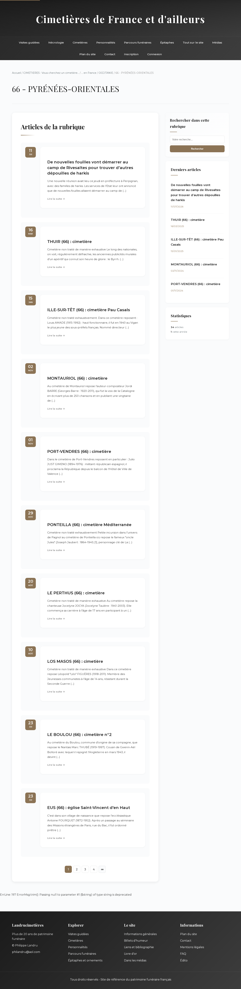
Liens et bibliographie (139, 947)
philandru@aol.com (26, 952)
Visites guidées (29, 42)
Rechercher (197, 148)
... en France (88, 72)
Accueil (16, 72)
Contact (109, 54)
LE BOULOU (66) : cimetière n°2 (79, 734)
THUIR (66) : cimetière (69, 241)
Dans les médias (135, 960)
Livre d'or (130, 953)
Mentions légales (192, 947)
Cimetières (80, 42)
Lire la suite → (56, 198)
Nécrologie (56, 42)
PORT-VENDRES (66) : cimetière (79, 451)
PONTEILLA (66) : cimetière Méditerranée (89, 524)
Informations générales (140, 934)
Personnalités (105, 42)
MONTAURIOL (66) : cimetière (77, 378)
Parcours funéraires (137, 42)
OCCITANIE (106, 72)
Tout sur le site (193, 42)
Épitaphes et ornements (85, 960)
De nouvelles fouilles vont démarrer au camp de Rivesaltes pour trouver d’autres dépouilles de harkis (90, 167)
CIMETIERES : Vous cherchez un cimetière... (51, 72)
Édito (184, 960)
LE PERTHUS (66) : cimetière (76, 592)
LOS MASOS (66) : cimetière (75, 661)
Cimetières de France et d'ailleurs (120, 19)
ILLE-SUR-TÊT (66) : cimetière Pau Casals (88, 309)
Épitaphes (167, 42)
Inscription (131, 54)
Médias (217, 42)
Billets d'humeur (136, 940)
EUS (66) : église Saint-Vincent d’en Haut (88, 807)
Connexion (154, 54)
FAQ (183, 953)
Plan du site (87, 54)
